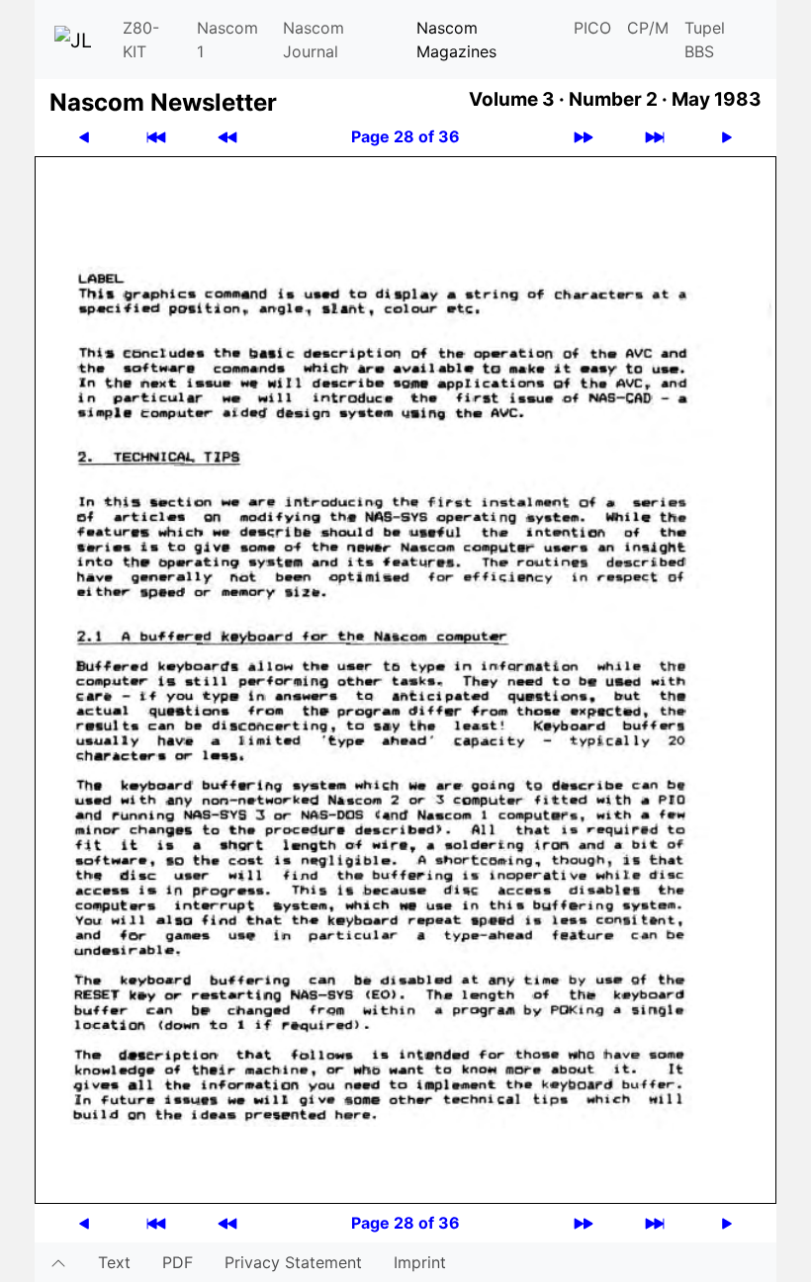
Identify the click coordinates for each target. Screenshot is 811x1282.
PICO (592, 28)
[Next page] (727, 137)
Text (114, 1262)
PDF (177, 1262)
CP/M (648, 28)
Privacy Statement (293, 1262)
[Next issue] (583, 137)
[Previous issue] (227, 137)
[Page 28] (405, 678)
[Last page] (654, 137)
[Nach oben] (58, 1262)
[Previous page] (84, 137)
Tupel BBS (704, 39)
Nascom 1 (227, 39)
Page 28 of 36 (405, 136)
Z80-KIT (141, 39)
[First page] (156, 137)
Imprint (420, 1262)
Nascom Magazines (456, 39)
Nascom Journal (313, 39)
